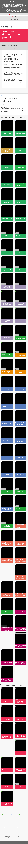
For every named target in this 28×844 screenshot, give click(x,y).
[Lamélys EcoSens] (7, 435)
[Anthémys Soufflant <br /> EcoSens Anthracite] (20, 623)
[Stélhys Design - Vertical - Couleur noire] (7, 555)
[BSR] (20, 145)
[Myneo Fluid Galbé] (7, 213)
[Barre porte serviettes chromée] (20, 730)
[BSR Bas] (7, 162)
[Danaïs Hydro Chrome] (7, 315)
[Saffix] (7, 781)
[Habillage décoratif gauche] (20, 764)
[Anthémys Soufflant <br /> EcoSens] (20, 640)
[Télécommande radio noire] (20, 713)
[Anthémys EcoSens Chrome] (7, 503)
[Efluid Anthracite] (20, 230)
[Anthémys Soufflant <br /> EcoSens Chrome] (7, 674)
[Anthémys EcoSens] (7, 418)
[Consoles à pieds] (20, 747)
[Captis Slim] (20, 452)
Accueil (2, 42)
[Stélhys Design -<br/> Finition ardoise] (7, 589)
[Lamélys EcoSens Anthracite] (20, 435)
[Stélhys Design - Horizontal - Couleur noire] (20, 538)
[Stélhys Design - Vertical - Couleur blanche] (7, 538)
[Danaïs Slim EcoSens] (20, 401)
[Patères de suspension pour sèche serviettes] (7, 730)
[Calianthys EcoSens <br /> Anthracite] (7, 196)
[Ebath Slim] (20, 486)
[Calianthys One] (7, 128)
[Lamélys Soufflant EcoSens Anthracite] (20, 657)
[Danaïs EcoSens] (7, 401)
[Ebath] (7, 486)
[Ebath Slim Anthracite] (7, 520)
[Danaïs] (7, 383)
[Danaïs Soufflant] (20, 606)
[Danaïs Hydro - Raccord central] (7, 298)
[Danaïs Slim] (20, 383)
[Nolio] (20, 264)
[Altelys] (20, 247)
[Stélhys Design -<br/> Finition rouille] (20, 572)
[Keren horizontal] (20, 349)
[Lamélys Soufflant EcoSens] (7, 657)
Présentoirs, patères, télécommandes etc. (10, 45)
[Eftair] (7, 606)
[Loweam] (7, 247)
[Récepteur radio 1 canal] (7, 798)
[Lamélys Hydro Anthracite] (7, 332)
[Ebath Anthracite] (20, 503)
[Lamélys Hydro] (20, 315)
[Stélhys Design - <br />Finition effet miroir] (20, 555)
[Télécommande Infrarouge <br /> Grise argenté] (20, 695)
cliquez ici (19, 11)
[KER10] (20, 366)
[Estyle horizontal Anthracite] (7, 349)
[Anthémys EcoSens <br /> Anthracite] (20, 418)
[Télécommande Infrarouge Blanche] (7, 695)
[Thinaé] (7, 469)
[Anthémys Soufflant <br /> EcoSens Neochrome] (7, 623)
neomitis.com (19, 1)
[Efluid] (7, 230)
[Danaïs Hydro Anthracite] (20, 298)
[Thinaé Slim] (20, 469)
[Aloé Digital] (7, 179)
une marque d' (14, 842)
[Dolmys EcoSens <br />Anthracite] (20, 196)
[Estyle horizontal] (20, 332)
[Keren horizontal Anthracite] (7, 366)
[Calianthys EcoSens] (20, 128)
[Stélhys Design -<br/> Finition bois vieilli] (20, 589)
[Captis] (7, 452)
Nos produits (7, 42)
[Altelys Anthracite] (7, 264)
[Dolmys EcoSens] (20, 213)
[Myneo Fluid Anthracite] (20, 179)
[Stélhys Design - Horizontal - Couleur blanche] (20, 520)
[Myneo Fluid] (20, 162)
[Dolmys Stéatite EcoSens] (7, 145)
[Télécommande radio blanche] (7, 713)
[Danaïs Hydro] (20, 281)
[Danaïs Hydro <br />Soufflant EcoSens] (7, 281)
